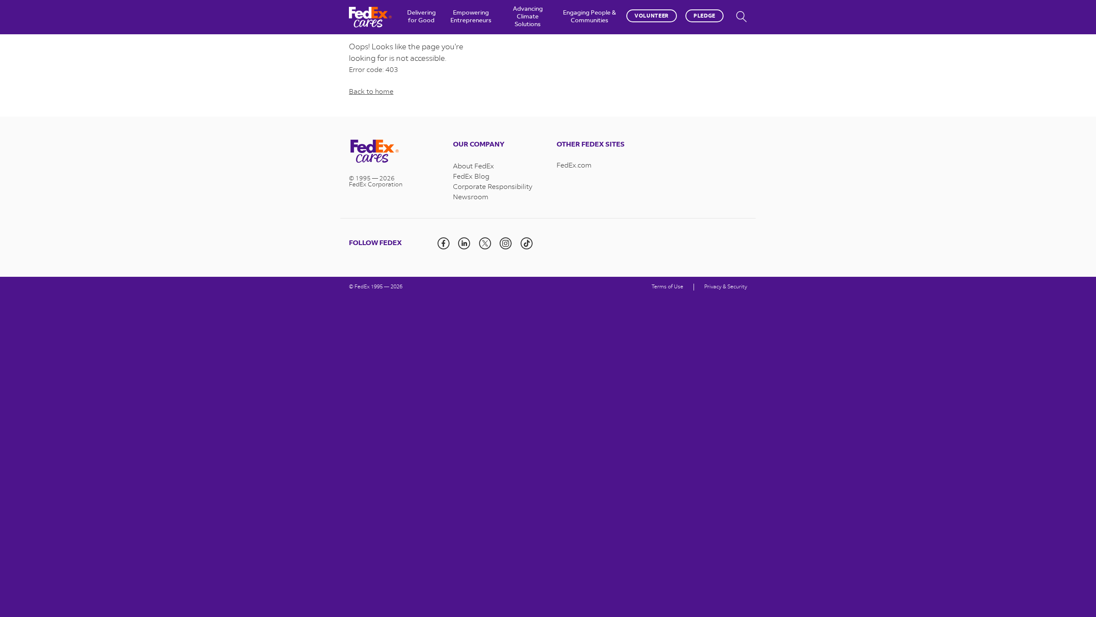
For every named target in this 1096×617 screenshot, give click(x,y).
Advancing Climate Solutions (528, 17)
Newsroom (470, 197)
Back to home (371, 92)
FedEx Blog (471, 177)
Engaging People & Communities (589, 17)
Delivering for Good (421, 17)
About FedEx (473, 166)
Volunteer (651, 16)
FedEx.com (574, 165)
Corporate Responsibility (492, 187)
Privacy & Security (725, 287)
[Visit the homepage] (392, 152)
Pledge (704, 16)
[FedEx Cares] (370, 17)
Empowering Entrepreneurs (470, 17)
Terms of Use (667, 287)
